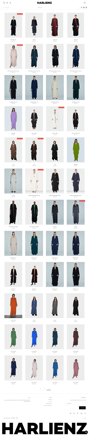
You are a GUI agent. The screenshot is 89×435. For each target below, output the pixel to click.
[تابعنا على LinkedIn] (74, 413)
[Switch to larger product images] (86, 7)
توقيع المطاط (13, 133)
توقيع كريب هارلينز (55, 133)
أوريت (55, 164)
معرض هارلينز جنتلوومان (48, 405)
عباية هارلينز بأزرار (75, 351)
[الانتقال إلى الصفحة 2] (40, 388)
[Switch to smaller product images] (84, 7)
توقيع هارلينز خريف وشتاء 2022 (34, 226)
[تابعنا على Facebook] (85, 413)
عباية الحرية (13, 195)
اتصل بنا (50, 401)
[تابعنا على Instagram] (81, 413)
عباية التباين (34, 39)
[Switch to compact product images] (81, 7)
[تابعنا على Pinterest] (77, 413)
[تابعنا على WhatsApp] (70, 413)
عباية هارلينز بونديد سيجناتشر (76, 133)
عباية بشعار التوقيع (13, 39)
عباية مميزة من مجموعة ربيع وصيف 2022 (76, 70)
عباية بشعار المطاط (76, 257)
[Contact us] (86, 432)
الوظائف (50, 397)
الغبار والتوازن (76, 39)
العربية (85, 418)
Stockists (50, 399)
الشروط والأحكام (49, 403)
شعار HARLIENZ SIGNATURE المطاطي (76, 195)
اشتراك (82, 407)
